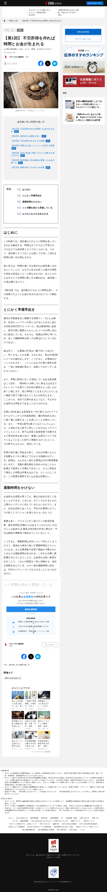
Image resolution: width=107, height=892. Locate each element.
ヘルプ (82, 830)
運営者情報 (34, 818)
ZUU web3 (73, 830)
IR (62, 818)
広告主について (89, 821)
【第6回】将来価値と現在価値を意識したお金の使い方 (32, 161)
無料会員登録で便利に (95, 3)
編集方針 (56, 824)
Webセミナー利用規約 (17, 827)
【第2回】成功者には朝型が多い (28, 136)
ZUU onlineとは (22, 818)
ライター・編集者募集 (20, 821)
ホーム (11, 818)
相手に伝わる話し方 (13, 678)
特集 (20, 30)
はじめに (26, 189)
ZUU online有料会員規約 (88, 824)
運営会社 (44, 818)
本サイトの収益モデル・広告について (23, 824)
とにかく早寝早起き (32, 195)
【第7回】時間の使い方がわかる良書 (30, 167)
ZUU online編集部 (16, 57)
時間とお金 (9, 30)
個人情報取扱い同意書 (46, 830)
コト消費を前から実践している (37, 207)
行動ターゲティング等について (87, 827)
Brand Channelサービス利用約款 (39, 827)
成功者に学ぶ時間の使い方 (31, 122)
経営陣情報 (54, 818)
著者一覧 (95, 818)
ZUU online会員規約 (69, 824)
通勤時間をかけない (32, 201)
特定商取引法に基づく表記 (63, 827)
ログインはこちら (83, 39)
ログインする (31, 613)
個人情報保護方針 (28, 830)
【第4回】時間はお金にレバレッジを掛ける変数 (32, 146)
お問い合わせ (84, 818)
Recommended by (37, 751)
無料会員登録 (83, 32)
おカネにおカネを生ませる (35, 214)
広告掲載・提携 (71, 818)
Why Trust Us (45, 824)
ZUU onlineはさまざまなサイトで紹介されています (49, 821)
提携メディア (76, 821)
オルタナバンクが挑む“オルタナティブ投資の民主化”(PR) (39, 12)
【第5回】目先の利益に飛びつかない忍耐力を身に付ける (32, 154)
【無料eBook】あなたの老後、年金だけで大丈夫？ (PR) (68, 12)
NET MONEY (62, 830)
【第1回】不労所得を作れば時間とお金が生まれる (32, 130)
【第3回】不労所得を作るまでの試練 (30, 141)
